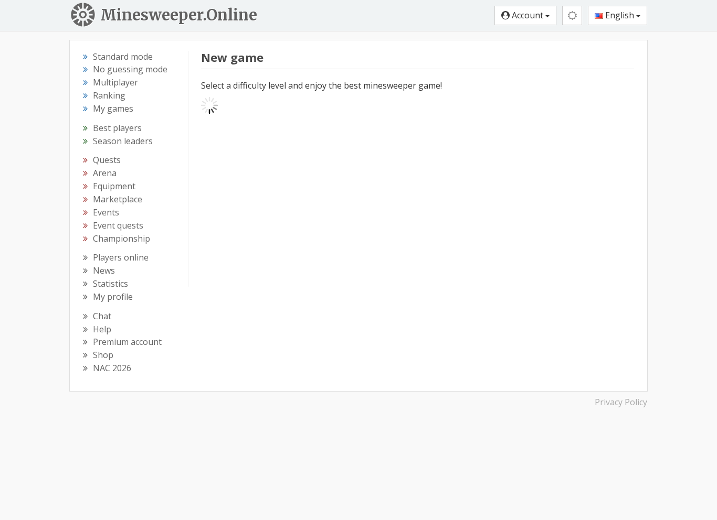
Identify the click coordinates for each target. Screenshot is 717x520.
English (619, 15)
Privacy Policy (621, 402)
